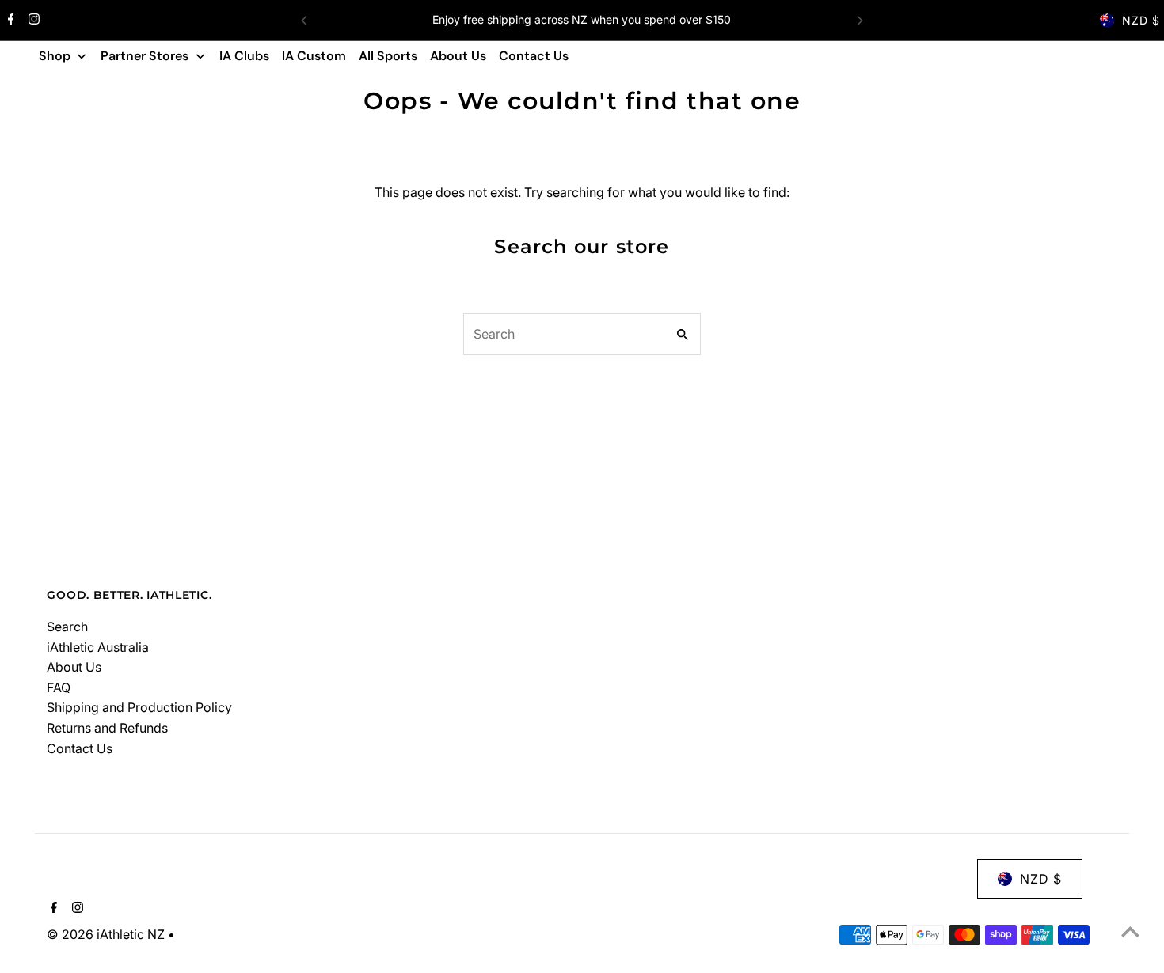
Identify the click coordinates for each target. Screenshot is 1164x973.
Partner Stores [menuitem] (144, 55)
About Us (74, 667)
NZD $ (1141, 20)
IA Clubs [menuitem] (244, 55)
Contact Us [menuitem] (534, 55)
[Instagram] (32, 20)
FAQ (58, 687)
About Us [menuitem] (458, 55)
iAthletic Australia (98, 647)
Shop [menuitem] (54, 55)
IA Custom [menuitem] (314, 55)
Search (67, 626)
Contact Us (79, 748)
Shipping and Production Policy (139, 707)
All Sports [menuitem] (388, 55)
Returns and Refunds (107, 728)
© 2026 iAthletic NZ (107, 934)
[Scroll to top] (1130, 931)
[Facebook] (9, 20)
